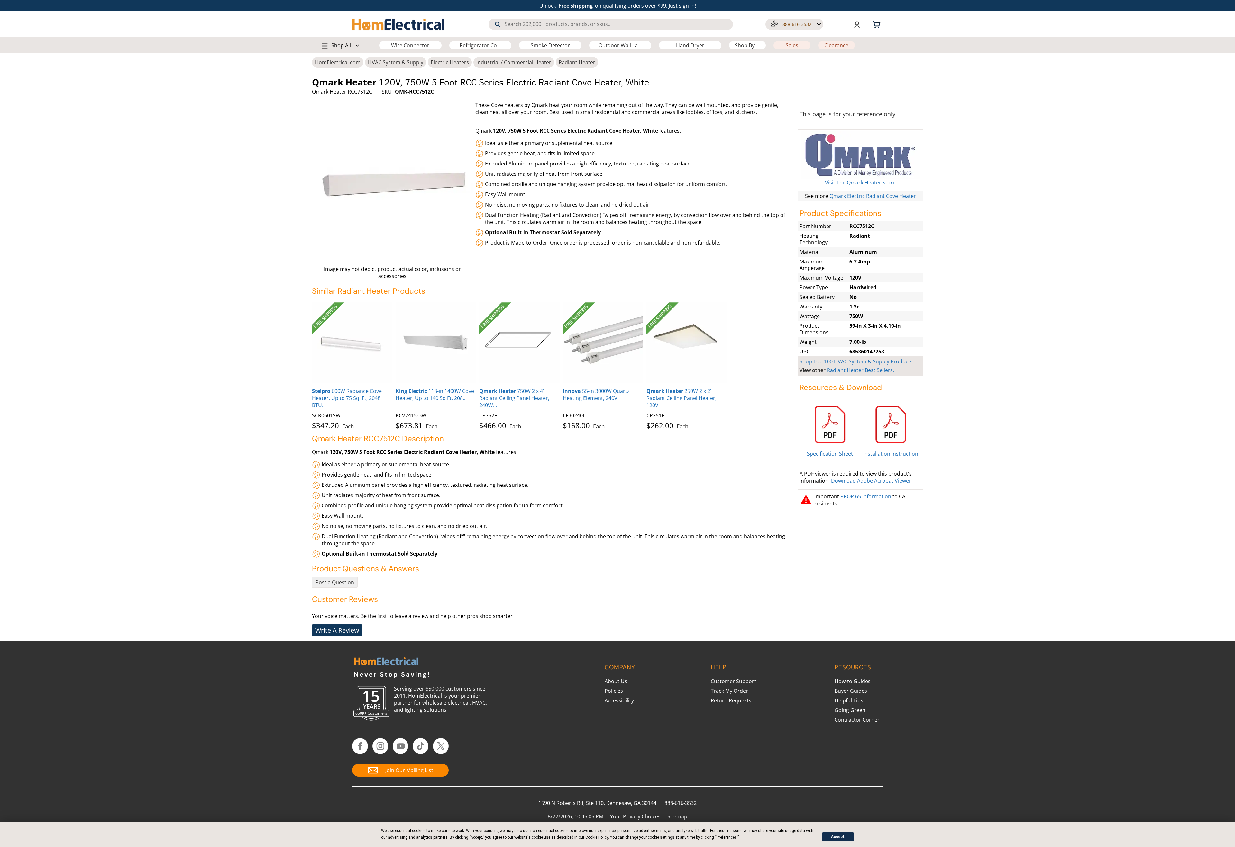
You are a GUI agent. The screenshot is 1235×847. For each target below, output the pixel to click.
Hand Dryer (690, 45)
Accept (838, 836)
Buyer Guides (851, 690)
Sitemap (677, 816)
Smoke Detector (550, 45)
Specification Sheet (830, 453)
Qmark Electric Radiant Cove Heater (872, 196)
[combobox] (611, 24)
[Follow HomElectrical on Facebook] (360, 746)
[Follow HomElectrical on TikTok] (420, 746)
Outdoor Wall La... (620, 45)
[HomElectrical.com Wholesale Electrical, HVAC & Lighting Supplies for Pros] (398, 24)
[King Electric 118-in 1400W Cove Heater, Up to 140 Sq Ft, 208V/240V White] (436, 342)
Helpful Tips (849, 700)
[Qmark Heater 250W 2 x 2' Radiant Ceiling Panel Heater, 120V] (686, 342)
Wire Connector (410, 45)
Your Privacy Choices (635, 816)
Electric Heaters (450, 62)
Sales (792, 45)
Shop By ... (747, 45)
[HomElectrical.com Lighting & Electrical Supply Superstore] (386, 662)
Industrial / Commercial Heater (513, 62)
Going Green (850, 710)
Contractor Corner (857, 719)
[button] (794, 24)
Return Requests (731, 700)
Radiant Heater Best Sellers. (860, 370)
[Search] (497, 24)
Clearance (836, 45)
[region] (553, 364)
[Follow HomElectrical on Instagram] (380, 746)
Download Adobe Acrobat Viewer (871, 480)
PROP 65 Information (865, 496)
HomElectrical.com (338, 62)
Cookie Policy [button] (596, 837)
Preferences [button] (727, 837)
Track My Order (729, 690)
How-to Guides (853, 681)
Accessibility (619, 700)
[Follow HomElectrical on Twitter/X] (441, 746)
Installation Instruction (890, 453)
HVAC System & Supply (395, 62)
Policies (614, 690)
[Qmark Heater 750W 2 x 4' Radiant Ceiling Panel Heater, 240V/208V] (519, 342)
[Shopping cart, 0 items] (877, 24)
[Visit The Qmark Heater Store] (860, 155)
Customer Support (733, 681)
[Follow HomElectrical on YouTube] (400, 746)
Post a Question (335, 582)
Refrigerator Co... (480, 45)
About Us (616, 681)
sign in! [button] (687, 5)
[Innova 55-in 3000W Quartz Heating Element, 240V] (603, 342)
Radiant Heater (577, 62)
